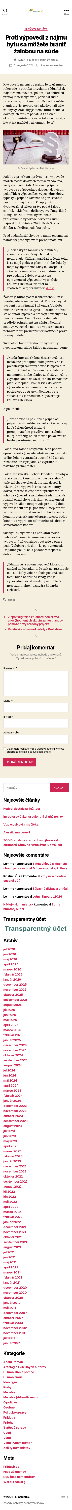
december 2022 (15, 1166)
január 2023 (12, 1161)
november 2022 (14, 1171)
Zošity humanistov (16, 1448)
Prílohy (8, 1422)
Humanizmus (12, 1377)
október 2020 (13, 1297)
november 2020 (15, 1292)
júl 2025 (9, 1010)
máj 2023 (10, 1141)
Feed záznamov (14, 1471)
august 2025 (12, 1004)
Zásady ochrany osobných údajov (23, 1503)
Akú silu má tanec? (16, 832)
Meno (8, 700)
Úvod (7, 1432)
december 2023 (15, 1106)
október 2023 (13, 1116)
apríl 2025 (10, 1025)
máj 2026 (10, 959)
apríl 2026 (10, 964)
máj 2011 (9, 1308)
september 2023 (15, 1121)
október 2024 (13, 1055)
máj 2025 (10, 1020)
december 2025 (15, 984)
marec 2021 (12, 1272)
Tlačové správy (36, 28)
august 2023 (12, 1126)
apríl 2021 (10, 1267)
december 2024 (15, 1045)
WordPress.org (14, 1482)
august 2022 (12, 1186)
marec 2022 (12, 1212)
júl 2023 (9, 1131)
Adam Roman (13, 1362)
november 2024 (15, 1050)
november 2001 (14, 1333)
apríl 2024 (10, 1085)
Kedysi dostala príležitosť (21, 808)
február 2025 (13, 1035)
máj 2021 (10, 1262)
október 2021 (12, 1237)
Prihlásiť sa (11, 1466)
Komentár (10, 668)
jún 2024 (9, 1075)
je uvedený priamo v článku (42, 59)
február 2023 (13, 1156)
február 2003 (13, 1323)
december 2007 (15, 1313)
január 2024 (12, 1100)
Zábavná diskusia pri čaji (50, 888)
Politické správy (15, 1412)
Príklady (9, 1417)
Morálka (9, 1392)
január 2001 (12, 1343)
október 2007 (13, 1318)
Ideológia (10, 1382)
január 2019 (12, 1302)
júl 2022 (9, 1191)
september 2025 (15, 999)
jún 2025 (9, 1015)
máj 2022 (10, 1201)
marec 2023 (12, 1151)
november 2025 (15, 989)
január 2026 (12, 979)
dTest (50, 288)
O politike (10, 1402)
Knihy (7, 1387)
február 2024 (13, 1095)
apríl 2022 (10, 1207)
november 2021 (14, 1232)
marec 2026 (12, 969)
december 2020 (15, 1287)
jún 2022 (9, 1196)
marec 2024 (12, 1090)
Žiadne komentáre (52, 65)
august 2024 (12, 1065)
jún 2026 (9, 954)
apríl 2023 (10, 1146)
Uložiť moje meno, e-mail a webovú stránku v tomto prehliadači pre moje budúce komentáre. (35, 750)
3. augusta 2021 (23, 65)
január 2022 (12, 1222)
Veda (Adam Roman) (18, 1443)
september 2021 (15, 1242)
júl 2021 (9, 1252)
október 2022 (13, 1176)
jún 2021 (9, 1257)
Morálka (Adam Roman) (20, 1397)
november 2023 (15, 1111)
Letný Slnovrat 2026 (47, 896)
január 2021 (11, 1282)
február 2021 (12, 1277)
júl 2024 (9, 1070)
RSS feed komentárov (19, 1477)
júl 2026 (9, 949)
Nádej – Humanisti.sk (18, 904)
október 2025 (13, 994)
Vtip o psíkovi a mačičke (20, 824)
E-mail (8, 716)
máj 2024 (10, 1080)
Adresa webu (11, 732)
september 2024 (15, 1060)
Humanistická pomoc (18, 1372)
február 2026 (13, 974)
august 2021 (12, 1247)
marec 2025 (12, 1030)
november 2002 (15, 1328)
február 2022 (12, 1217)
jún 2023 (9, 1136)
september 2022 (15, 1181)
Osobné (8, 1407)
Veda (7, 1437)
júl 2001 (9, 1338)
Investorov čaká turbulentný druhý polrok (33, 816)
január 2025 (12, 1040)
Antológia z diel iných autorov (24, 1367)
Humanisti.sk (22, 1497)
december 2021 (14, 1227)
